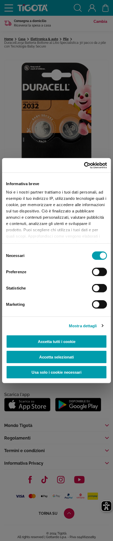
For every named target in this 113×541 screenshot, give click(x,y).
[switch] (99, 272)
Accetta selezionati (56, 357)
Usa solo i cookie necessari (56, 372)
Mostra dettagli (83, 325)
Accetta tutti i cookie (56, 341)
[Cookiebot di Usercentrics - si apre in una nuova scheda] (84, 165)
